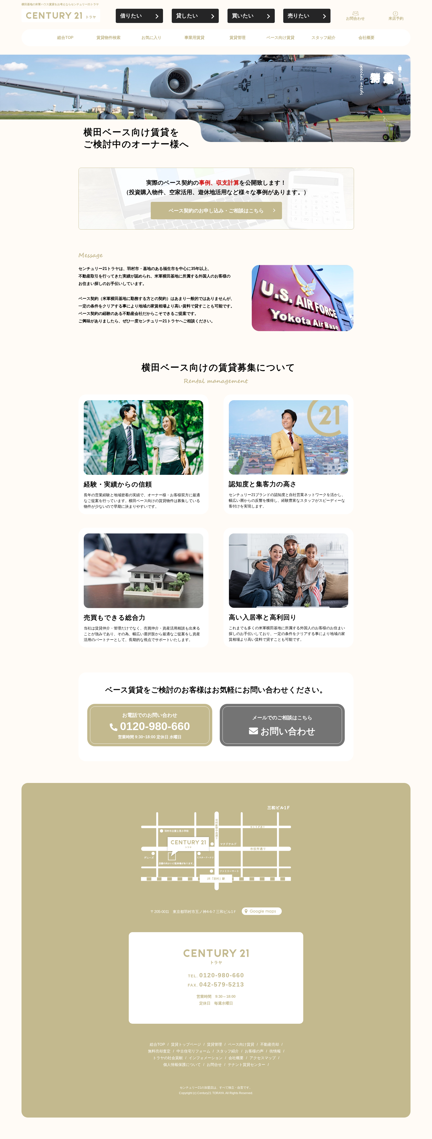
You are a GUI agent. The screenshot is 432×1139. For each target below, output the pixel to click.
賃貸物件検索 (108, 37)
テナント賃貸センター (246, 1064)
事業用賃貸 (194, 37)
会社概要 (366, 37)
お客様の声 (254, 1051)
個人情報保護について (182, 1064)
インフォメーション (205, 1058)
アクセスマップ (263, 1058)
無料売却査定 (159, 1051)
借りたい (131, 15)
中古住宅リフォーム (193, 1051)
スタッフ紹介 (324, 37)
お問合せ (214, 1064)
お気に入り (152, 37)
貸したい (187, 15)
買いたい (243, 15)
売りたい (299, 15)
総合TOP (65, 37)
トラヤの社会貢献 (168, 1058)
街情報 (275, 1051)
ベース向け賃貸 (280, 37)
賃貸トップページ (186, 1044)
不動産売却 (269, 1044)
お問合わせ (355, 18)
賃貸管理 (238, 37)
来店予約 (396, 18)
